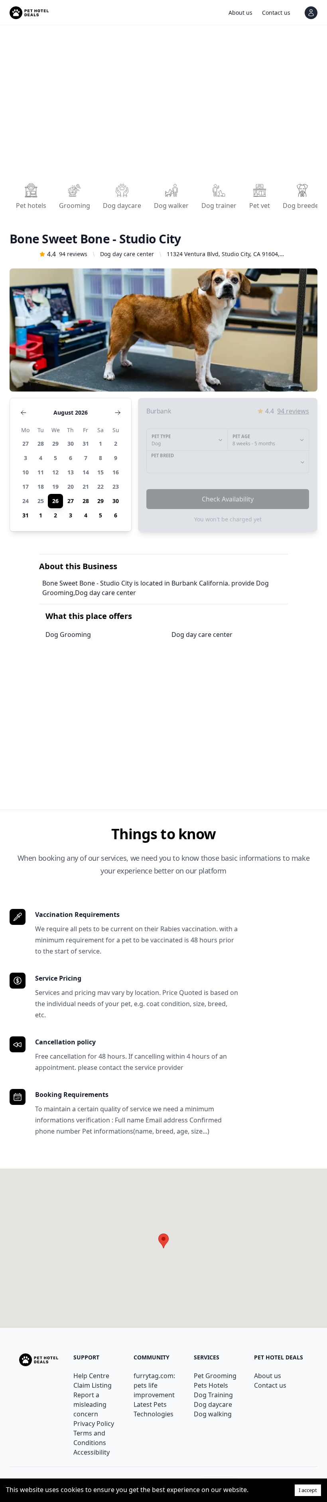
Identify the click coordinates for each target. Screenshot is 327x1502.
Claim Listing (92, 1385)
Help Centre (91, 1375)
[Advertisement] (163, 107)
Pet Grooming (215, 1375)
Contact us (270, 1385)
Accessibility (91, 1452)
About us (267, 1375)
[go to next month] (117, 413)
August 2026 (70, 412)
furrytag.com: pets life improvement (154, 1385)
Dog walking (213, 1414)
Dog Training (213, 1394)
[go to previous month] (23, 413)
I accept (308, 1490)
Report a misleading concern (89, 1404)
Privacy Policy (93, 1423)
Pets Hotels (211, 1385)
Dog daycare (213, 1404)
